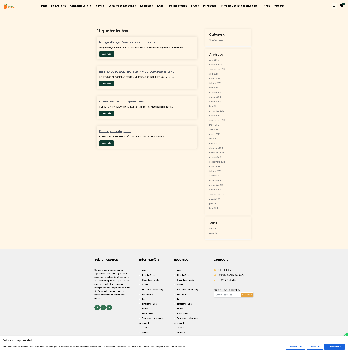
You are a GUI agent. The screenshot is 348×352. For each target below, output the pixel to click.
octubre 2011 (215, 189)
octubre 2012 (215, 157)
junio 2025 (214, 60)
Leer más (106, 54)
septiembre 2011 (216, 194)
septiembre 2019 (217, 69)
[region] (174, 344)
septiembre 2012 (217, 162)
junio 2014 (213, 106)
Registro (213, 228)
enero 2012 (214, 175)
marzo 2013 (214, 134)
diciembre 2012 (216, 148)
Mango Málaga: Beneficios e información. (128, 42)
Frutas (195, 5)
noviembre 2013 (216, 111)
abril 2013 (213, 129)
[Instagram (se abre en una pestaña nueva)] (109, 307)
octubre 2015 (215, 97)
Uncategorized (216, 40)
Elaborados (146, 5)
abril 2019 (213, 73)
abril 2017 (213, 87)
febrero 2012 (215, 171)
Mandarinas (209, 5)
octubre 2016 (215, 92)
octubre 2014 (215, 101)
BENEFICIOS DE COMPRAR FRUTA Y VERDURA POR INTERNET (137, 72)
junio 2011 (213, 208)
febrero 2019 (215, 83)
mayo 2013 (214, 124)
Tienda (266, 5)
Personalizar (296, 346)
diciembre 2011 (216, 180)
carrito (100, 5)
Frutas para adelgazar (115, 131)
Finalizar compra (177, 5)
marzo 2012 (214, 166)
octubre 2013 (215, 115)
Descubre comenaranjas (122, 5)
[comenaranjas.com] (9, 6)
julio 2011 (213, 203)
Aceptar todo (334, 346)
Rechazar (314, 346)
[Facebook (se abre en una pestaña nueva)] (97, 307)
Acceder (213, 233)
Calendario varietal (80, 5)
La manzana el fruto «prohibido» (121, 101)
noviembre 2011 (216, 185)
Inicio (44, 5)
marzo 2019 (214, 78)
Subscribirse (247, 295)
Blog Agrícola (58, 5)
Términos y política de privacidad (239, 5)
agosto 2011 (214, 199)
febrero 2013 (215, 138)
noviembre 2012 (216, 152)
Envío (160, 5)
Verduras (279, 5)
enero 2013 (214, 143)
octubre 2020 (215, 64)
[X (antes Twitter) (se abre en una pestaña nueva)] (103, 307)
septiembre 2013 (217, 120)
